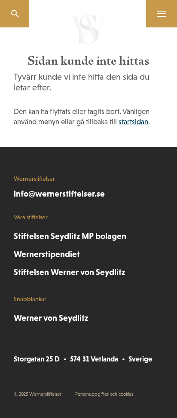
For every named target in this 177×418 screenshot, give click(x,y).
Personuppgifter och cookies (104, 394)
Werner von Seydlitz (51, 317)
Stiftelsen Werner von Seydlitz (69, 272)
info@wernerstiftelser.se (59, 193)
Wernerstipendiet (47, 254)
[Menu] (158, 14)
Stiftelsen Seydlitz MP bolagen (70, 236)
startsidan (133, 122)
